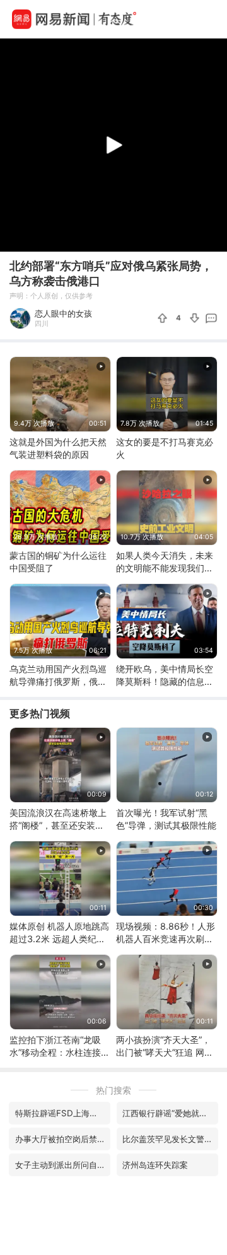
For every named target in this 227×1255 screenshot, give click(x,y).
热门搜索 (113, 1090)
